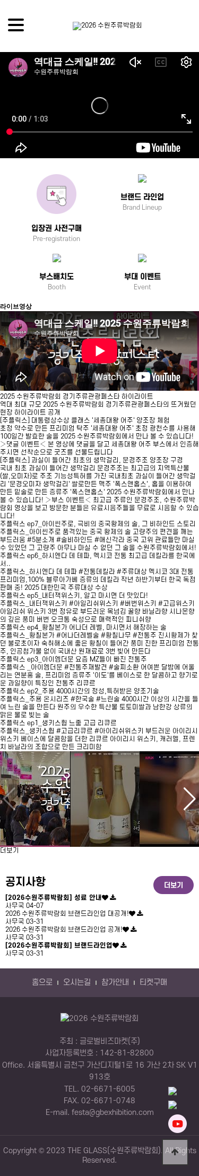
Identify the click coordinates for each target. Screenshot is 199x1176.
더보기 (9, 850)
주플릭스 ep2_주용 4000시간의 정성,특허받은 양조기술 (79, 691)
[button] (190, 799)
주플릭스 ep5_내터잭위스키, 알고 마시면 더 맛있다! (74, 595)
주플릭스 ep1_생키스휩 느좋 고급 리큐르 (58, 723)
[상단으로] (175, 1152)
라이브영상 (16, 306)
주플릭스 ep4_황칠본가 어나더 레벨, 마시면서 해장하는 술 (83, 627)
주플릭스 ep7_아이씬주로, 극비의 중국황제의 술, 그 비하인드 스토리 (98, 524)
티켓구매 (153, 982)
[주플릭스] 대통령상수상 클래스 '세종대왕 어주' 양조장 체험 (85, 420)
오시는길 (77, 982)
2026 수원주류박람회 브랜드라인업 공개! (64, 929)
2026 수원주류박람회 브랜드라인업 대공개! (67, 913)
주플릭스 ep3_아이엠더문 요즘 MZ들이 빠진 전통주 (73, 659)
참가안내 (115, 982)
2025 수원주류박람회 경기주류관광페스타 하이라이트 (76, 396)
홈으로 (42, 982)
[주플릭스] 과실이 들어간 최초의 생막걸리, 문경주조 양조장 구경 (91, 460)
